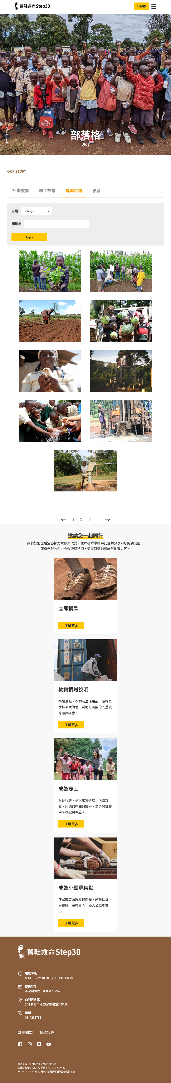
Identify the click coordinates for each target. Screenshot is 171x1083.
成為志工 (68, 788)
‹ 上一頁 (64, 519)
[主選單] (152, 6)
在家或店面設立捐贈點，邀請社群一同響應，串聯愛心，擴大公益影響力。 (85, 905)
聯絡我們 (46, 1032)
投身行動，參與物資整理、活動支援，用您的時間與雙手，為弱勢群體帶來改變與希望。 (85, 806)
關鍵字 (16, 223)
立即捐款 (68, 608)
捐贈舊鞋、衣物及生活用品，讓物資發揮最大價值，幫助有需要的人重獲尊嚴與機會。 (85, 707)
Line (39, 1044)
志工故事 (47, 190)
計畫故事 (20, 190)
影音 (96, 190)
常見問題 (25, 1032)
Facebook (21, 1044)
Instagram (30, 1044)
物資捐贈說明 (73, 689)
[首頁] (32, 6)
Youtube (49, 1044)
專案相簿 (74, 190)
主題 (14, 210)
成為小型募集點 (75, 887)
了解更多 (71, 625)
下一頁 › (107, 519)
